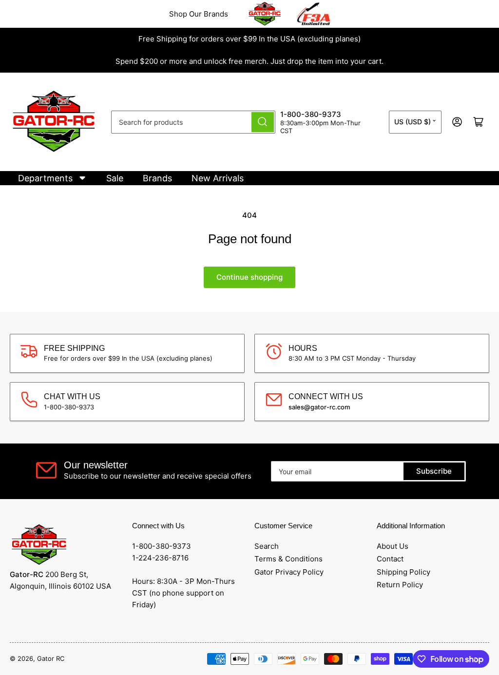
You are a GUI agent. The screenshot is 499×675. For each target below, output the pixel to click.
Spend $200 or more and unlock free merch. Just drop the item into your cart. (249, 61)
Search (266, 546)
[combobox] (193, 122)
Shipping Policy (403, 572)
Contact (390, 558)
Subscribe (434, 471)
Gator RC (50, 658)
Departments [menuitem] (45, 178)
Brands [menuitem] (157, 178)
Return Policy (400, 584)
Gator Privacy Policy (289, 572)
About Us (392, 546)
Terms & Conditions (288, 558)
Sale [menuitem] (114, 178)
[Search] (262, 122)
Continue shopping (249, 277)
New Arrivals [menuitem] (218, 178)
